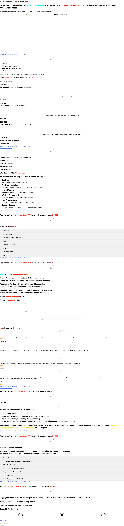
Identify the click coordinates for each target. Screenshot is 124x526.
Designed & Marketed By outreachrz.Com (16, 505)
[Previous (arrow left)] (1, 525)
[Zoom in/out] (7, 523)
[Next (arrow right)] (3, 525)
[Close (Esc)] (1, 523)
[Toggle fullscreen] (5, 523)
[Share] (3, 523)
